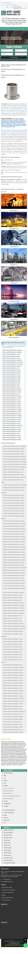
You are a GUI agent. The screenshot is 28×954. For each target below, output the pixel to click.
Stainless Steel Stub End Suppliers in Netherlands (14, 711)
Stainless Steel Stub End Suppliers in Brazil (12, 654)
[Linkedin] (12, 7)
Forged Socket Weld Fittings (8, 890)
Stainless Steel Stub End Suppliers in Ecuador (13, 693)
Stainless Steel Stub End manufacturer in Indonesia (14, 554)
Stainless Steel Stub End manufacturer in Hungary (14, 536)
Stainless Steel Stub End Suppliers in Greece (13, 714)
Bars (5, 822)
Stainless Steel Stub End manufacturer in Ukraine (14, 526)
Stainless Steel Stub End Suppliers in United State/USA (11, 661)
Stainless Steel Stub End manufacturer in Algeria (13, 575)
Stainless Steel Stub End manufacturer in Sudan (13, 500)
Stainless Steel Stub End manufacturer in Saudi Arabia (15, 485)
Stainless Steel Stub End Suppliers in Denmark (13, 667)
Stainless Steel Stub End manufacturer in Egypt (13, 503)
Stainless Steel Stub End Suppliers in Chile (12, 657)
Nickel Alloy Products (8, 837)
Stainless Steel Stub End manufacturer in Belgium (14, 572)
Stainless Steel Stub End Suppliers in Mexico (13, 664)
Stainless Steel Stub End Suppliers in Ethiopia (13, 683)
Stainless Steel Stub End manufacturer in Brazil (13, 510)
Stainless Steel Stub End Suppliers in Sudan (12, 644)
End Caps (5, 801)
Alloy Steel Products (8, 835)
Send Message (14, 57)
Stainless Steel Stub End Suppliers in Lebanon (13, 675)
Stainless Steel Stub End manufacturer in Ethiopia (14, 539)
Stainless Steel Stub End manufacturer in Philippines (14, 446)
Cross (5, 783)
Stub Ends (6, 785)
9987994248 (14, 5)
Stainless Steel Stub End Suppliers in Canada (13, 727)
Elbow (5, 775)
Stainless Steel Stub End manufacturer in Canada (14, 583)
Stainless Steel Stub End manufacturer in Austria (13, 495)
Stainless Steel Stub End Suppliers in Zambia (13, 649)
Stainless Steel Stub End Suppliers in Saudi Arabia (14, 628)
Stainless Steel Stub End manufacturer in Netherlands (15, 567)
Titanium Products (7, 855)
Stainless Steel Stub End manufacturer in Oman (13, 469)
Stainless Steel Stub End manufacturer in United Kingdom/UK (12, 491)
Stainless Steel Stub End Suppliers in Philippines (13, 592)
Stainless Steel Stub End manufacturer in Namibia (14, 588)
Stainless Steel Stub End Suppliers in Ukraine (13, 670)
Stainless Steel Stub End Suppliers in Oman (12, 615)
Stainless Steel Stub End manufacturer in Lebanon (14, 531)
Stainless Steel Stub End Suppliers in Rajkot (12, 597)
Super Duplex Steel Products (9, 863)
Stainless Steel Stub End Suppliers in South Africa (14, 610)
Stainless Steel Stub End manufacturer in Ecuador (14, 549)
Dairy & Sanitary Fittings (7, 897)
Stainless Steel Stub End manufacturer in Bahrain (14, 487)
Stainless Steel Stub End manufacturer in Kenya (13, 544)
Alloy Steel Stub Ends (7, 793)
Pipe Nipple (6, 806)
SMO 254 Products (7, 852)
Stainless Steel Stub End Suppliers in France (12, 677)
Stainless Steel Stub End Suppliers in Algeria (12, 719)
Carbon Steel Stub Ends (8, 790)
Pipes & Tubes (7, 820)
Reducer (5, 780)
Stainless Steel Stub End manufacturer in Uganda (14, 541)
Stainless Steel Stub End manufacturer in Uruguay (14, 552)
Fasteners (6, 817)
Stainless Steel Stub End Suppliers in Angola (12, 724)
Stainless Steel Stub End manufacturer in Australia (14, 477)
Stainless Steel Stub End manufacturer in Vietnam (14, 560)
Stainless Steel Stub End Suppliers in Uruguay (13, 696)
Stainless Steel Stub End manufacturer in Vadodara (14, 456)
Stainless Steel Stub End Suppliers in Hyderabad (13, 608)
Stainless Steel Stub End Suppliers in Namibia (13, 732)
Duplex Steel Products (8, 860)
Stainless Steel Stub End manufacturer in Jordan (13, 565)
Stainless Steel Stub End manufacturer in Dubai (13, 448)
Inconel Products (7, 842)
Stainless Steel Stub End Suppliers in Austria (13, 639)
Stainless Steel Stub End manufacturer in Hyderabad (14, 461)
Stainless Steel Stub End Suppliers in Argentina (13, 690)
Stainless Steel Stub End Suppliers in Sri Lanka (13, 701)
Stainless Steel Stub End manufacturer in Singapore (14, 466)
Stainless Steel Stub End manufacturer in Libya (13, 508)
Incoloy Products (7, 845)
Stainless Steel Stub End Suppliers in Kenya (12, 688)
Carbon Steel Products (8, 832)
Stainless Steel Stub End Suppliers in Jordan (12, 709)
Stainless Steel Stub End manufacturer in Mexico (13, 521)
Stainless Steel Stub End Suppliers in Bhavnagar (13, 605)
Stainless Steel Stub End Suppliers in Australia (13, 623)
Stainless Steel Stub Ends (8, 788)
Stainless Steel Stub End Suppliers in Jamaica (13, 729)
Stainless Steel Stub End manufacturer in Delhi (13, 454)
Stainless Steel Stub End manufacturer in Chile (13, 513)
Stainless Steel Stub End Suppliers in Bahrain (13, 631)
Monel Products (7, 840)
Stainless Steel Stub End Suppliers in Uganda (13, 685)
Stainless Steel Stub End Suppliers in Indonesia (13, 698)
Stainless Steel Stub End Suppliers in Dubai (12, 595)
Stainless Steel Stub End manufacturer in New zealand (12, 481)
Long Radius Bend (7, 803)
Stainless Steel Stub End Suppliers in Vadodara (13, 602)
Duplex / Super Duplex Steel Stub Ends (11, 796)
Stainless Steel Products (9, 830)
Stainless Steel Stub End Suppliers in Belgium (13, 716)
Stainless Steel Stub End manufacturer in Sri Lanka (14, 557)
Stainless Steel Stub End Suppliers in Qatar (12, 621)
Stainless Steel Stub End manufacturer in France (13, 534)
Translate (24, 8)
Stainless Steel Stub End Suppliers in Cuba (12, 721)
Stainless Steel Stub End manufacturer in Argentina (14, 547)
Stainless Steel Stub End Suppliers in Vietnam (13, 703)
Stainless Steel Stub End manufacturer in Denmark (14, 523)
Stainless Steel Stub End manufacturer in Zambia (14, 505)
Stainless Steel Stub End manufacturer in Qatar (13, 474)
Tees (5, 778)
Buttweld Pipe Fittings (8, 773)
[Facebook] (10, 7)
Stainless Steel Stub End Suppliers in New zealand (14, 626)
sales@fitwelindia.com (7, 2)
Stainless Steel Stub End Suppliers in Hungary (13, 680)
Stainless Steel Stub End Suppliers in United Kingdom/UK (11, 635)
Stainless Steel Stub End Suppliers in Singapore (13, 613)
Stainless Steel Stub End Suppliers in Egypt (12, 646)
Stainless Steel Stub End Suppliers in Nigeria (13, 641)
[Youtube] (7, 7)
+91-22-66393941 (6, 5)
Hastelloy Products (7, 847)
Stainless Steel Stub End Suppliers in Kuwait (12, 706)
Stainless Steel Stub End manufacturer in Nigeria (13, 497)
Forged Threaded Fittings (9, 812)
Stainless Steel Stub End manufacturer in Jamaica (14, 585)
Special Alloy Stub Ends (8, 798)
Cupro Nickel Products (8, 857)
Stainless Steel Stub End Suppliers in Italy (12, 618)
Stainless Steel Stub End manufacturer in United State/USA (12, 517)
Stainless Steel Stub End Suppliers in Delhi (12, 600)
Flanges (5, 815)
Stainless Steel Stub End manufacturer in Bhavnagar (14, 459)
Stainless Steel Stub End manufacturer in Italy (13, 472)
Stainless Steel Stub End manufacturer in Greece (14, 570)
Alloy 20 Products (7, 850)
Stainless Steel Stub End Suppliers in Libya (12, 652)
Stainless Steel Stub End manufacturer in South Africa (15, 464)
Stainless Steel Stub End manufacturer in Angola (13, 580)
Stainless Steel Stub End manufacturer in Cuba (13, 578)
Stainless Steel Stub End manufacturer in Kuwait (13, 562)
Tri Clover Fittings (6, 900)
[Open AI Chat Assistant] (25, 940)
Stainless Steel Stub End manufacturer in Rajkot (13, 451)
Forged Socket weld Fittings (9, 810)
